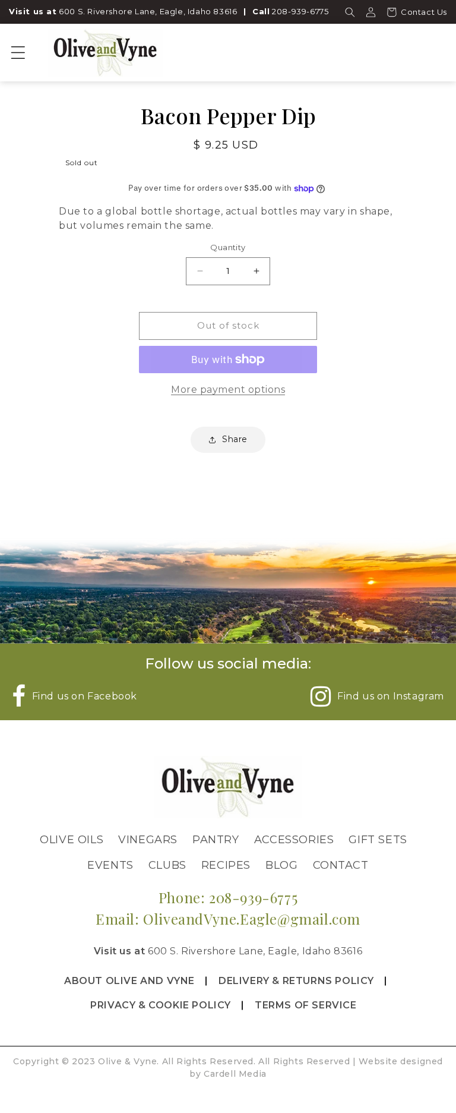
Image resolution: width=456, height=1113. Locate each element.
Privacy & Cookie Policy (160, 1005)
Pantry (215, 839)
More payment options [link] (228, 389)
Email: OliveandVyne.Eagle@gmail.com (228, 918)
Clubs (167, 865)
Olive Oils (71, 839)
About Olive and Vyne (129, 980)
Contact (341, 865)
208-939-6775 (300, 11)
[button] (350, 12)
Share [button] (235, 439)
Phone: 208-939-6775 (228, 897)
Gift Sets (378, 839)
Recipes (226, 865)
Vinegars (148, 839)
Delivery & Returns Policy (296, 980)
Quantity (227, 247)
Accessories (294, 839)
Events (110, 865)
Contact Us (424, 12)
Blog (281, 865)
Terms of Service (306, 1005)
